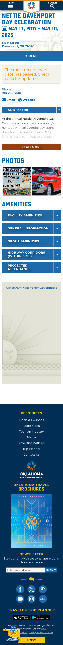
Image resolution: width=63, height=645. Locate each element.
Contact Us (32, 454)
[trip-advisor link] (43, 599)
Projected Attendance (19, 267)
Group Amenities (23, 241)
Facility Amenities (25, 215)
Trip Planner (31, 449)
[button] (10, 5)
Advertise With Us (31, 443)
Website (29, 100)
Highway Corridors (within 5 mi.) (26, 254)
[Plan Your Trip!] (11, 634)
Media (31, 437)
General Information (28, 228)
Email (10, 100)
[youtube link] (20, 599)
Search (52, 3)
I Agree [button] (31, 639)
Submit (51, 570)
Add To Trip (18, 110)
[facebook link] (20, 589)
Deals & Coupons (31, 420)
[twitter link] (31, 589)
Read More (31, 147)
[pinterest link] (43, 589)
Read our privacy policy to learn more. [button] (31, 632)
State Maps (31, 426)
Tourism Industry (31, 431)
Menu (10, 3)
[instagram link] (31, 599)
